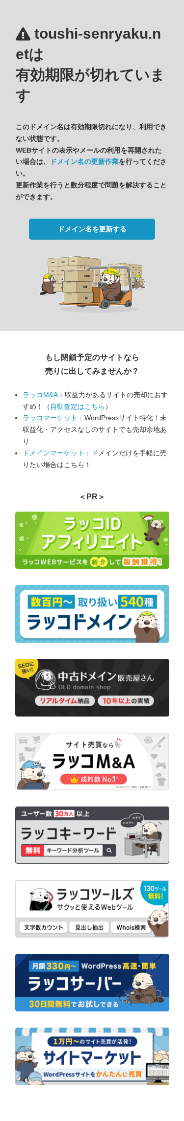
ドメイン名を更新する (92, 229)
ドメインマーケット (53, 453)
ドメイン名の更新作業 (84, 161)
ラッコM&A (40, 395)
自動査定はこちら (77, 406)
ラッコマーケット (50, 418)
